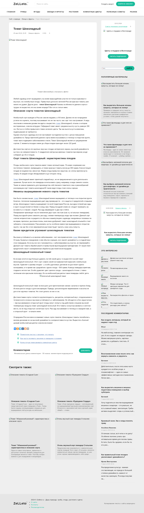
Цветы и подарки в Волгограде (118, 51)
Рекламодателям (37, 507)
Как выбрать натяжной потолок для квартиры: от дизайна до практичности (117, 186)
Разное (133, 12)
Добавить (85, 350)
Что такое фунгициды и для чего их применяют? (118, 146)
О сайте (34, 502)
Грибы (23, 12)
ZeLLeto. (21, 4)
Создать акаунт (107, 4)
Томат (16, 179)
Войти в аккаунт (125, 4)
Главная (11, 12)
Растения (73, 12)
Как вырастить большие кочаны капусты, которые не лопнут (117, 106)
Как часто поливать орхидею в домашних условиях (41, 338)
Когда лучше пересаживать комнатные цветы (38, 342)
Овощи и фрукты (55, 12)
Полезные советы (116, 12)
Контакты (34, 505)
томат (58, 123)
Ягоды (37, 12)
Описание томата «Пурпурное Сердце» (74, 401)
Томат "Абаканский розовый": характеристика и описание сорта (25, 446)
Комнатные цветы (92, 12)
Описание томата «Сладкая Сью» (25, 401)
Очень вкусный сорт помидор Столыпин (75, 445)
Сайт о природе (14, 19)
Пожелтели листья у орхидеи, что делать (37, 334)
